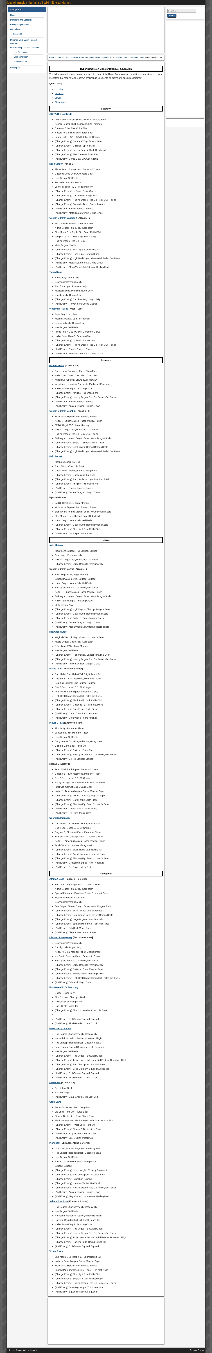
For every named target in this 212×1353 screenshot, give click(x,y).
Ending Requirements (19, 24)
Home (13, 15)
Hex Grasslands (58, 631)
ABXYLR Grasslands (60, 114)
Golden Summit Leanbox (62, 411)
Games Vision (56, 365)
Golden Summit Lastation (63, 218)
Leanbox (59, 93)
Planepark (54, 1142)
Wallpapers (15, 68)
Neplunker (55, 1082)
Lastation (59, 89)
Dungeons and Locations (21, 20)
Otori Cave (55, 1101)
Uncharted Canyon (59, 818)
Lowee (58, 97)
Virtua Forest (56, 1251)
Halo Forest (55, 456)
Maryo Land (55, 668)
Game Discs (15, 29)
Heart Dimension (20, 52)
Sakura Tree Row (58, 1201)
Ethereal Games (56, 57)
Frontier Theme (197, 1350)
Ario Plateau (56, 545)
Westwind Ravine (58, 308)
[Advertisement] (106, 30)
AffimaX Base (56, 879)
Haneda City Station (60, 1028)
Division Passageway (60, 937)
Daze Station (56, 163)
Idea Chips (17, 34)
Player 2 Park (56, 722)
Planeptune (60, 102)
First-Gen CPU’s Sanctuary (64, 987)
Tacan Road (55, 272)
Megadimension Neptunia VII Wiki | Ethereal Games (39, 2)
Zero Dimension (20, 62)
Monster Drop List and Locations (24, 48)
